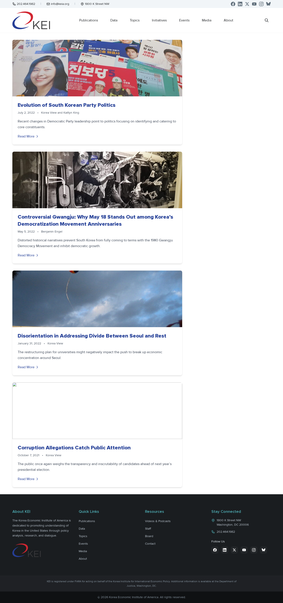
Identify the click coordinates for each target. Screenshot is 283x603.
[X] (247, 4)
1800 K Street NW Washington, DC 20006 (233, 522)
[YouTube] (254, 4)
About (228, 20)
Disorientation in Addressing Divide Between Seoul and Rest (92, 336)
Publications (88, 20)
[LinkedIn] (240, 4)
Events (184, 20)
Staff (148, 528)
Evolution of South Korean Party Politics (66, 105)
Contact (150, 544)
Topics (135, 20)
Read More (26, 136)
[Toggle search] (267, 20)
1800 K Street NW (97, 4)
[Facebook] (233, 4)
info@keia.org (60, 4)
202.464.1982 (26, 4)
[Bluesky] (268, 4)
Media (206, 20)
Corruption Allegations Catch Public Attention (74, 448)
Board (149, 536)
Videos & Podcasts (158, 521)
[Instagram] (261, 4)
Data (113, 20)
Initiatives (159, 20)
